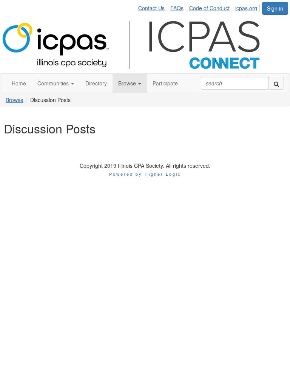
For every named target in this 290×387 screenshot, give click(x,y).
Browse (14, 100)
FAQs (177, 8)
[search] (276, 83)
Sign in (275, 8)
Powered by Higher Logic (145, 174)
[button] (56, 83)
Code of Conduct (209, 8)
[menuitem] (153, 7)
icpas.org (246, 8)
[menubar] (199, 7)
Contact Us (151, 8)
